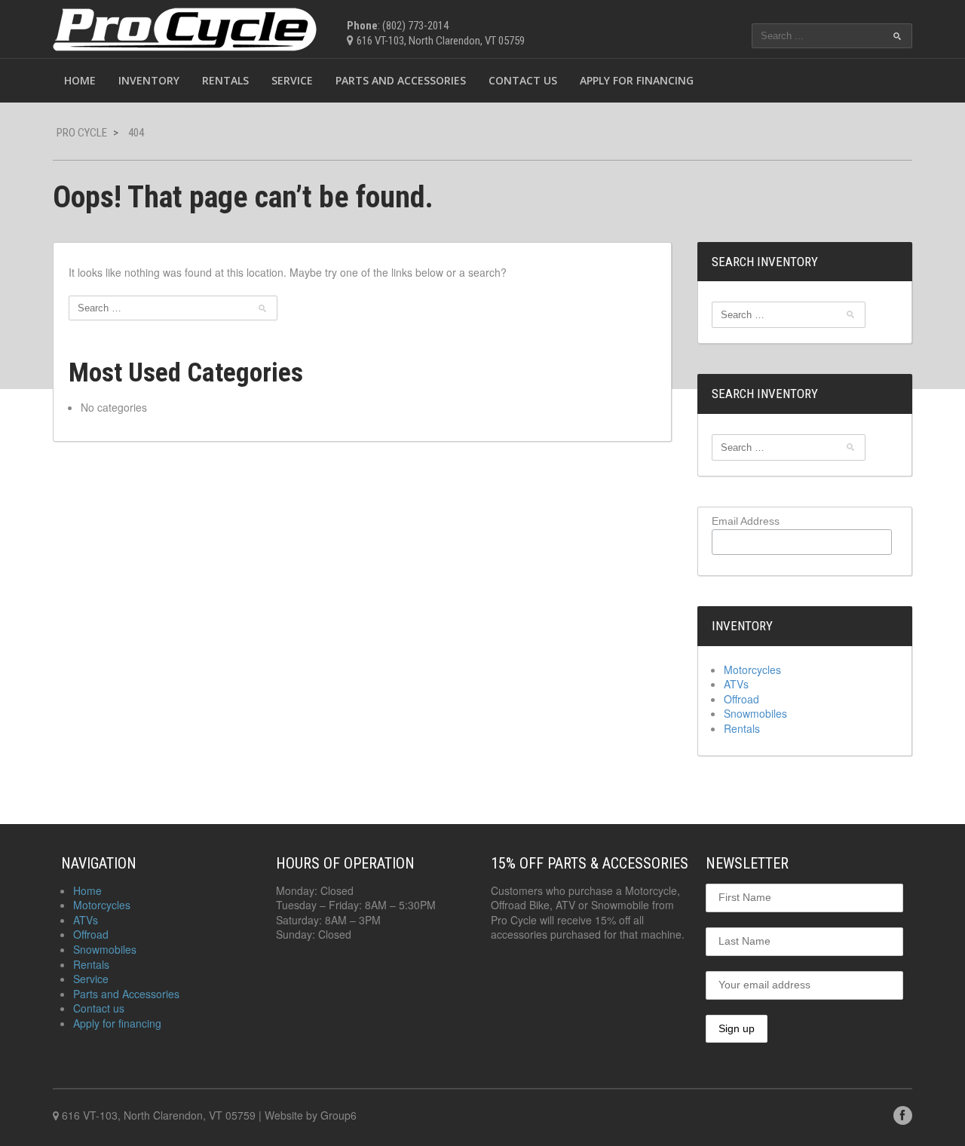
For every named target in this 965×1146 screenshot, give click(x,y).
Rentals (225, 80)
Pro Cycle (82, 132)
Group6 (338, 1115)
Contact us (523, 80)
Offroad (741, 698)
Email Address (746, 521)
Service (292, 80)
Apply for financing (637, 80)
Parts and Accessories (400, 80)
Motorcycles (752, 669)
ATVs (736, 683)
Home (80, 80)
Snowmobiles (755, 713)
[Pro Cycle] (185, 26)
